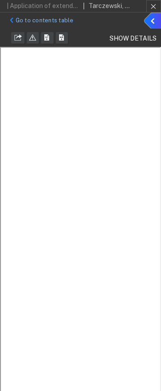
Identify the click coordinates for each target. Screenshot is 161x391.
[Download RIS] (47, 38)
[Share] (18, 38)
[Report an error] (33, 38)
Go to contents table (45, 20)
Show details (154, 22)
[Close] (153, 6)
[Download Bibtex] (62, 38)
